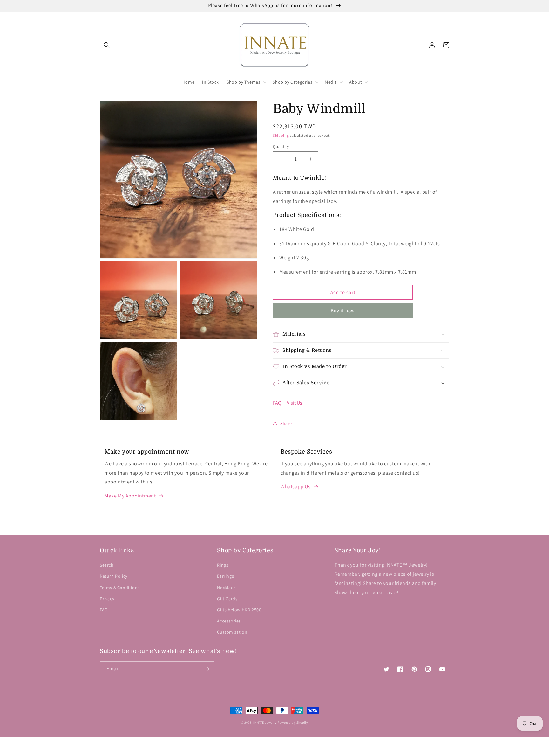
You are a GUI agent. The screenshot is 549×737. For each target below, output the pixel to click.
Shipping (281, 135)
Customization (232, 632)
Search (107, 565)
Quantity (281, 146)
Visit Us (294, 403)
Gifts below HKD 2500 (239, 610)
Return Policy (113, 576)
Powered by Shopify (293, 722)
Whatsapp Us (296, 486)
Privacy (107, 598)
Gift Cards (227, 598)
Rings (222, 565)
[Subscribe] (207, 668)
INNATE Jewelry (265, 722)
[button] (107, 45)
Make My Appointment (130, 495)
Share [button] (286, 423)
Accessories (229, 621)
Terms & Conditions (120, 587)
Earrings (225, 576)
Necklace (226, 587)
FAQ (277, 403)
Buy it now (343, 311)
